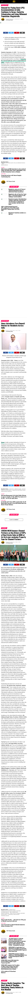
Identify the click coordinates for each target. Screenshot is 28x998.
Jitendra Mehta (5, 912)
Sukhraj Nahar (5, 915)
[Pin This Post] (16, 33)
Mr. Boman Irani (14, 912)
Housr (23, 489)
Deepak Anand (18, 489)
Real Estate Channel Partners (18, 913)
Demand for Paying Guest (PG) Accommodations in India (13, 163)
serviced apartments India (19, 490)
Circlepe (12, 489)
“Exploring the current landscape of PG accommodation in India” (13, 60)
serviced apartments (7, 490)
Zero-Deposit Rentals (7, 491)
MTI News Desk (11, 181)
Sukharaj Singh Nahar (14, 914)
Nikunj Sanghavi (5, 913)
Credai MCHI (12, 909)
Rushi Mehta (4, 914)
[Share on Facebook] (5, 33)
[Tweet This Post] (11, 33)
